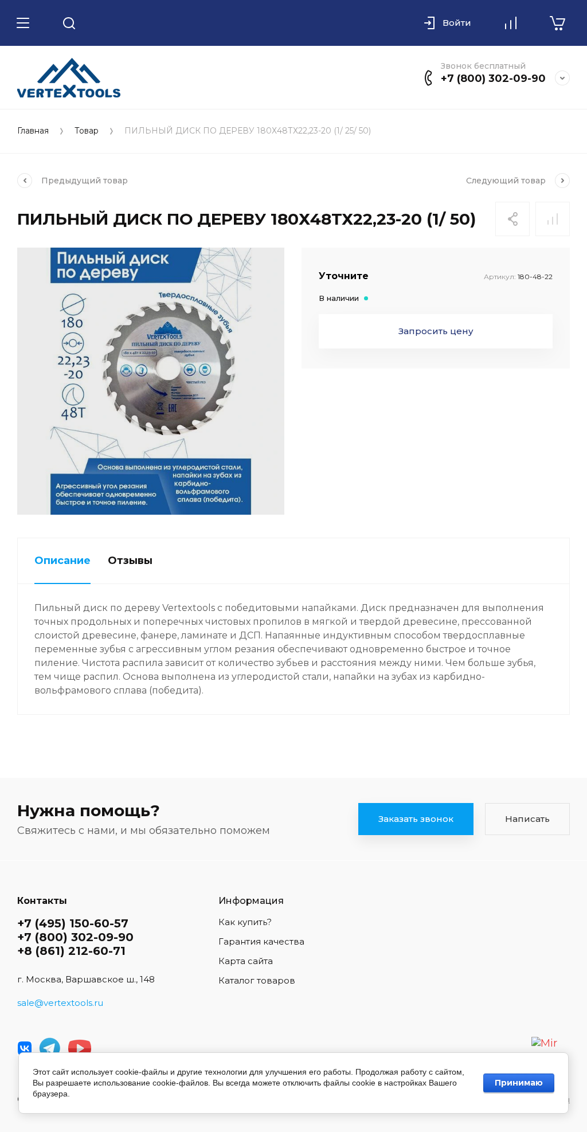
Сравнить (552, 219)
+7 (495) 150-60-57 (72, 923)
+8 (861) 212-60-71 (71, 951)
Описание (62, 560)
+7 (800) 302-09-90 (493, 78)
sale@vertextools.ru (60, 1002)
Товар (87, 131)
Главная (33, 131)
